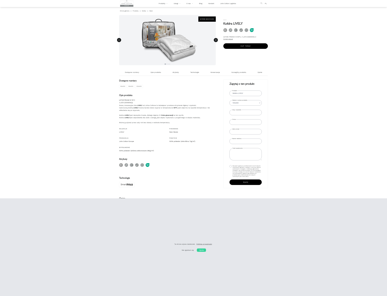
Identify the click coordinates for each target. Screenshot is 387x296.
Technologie (194, 72)
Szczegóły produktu (238, 72)
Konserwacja (215, 72)
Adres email (235, 129)
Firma (234, 119)
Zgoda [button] (201, 250)
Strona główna (124, 11)
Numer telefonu (236, 138)
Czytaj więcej (228, 39)
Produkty (135, 11)
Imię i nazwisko (236, 110)
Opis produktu (156, 72)
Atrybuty (176, 72)
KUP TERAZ (246, 46)
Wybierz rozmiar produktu (239, 100)
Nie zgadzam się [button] (188, 250)
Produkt (234, 90)
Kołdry (144, 11)
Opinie (260, 72)
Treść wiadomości (237, 148)
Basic (151, 11)
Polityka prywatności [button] (204, 244)
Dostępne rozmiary (132, 72)
